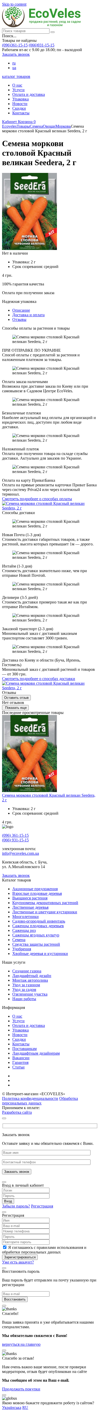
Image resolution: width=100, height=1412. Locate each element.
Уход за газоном (26, 985)
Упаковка (20, 99)
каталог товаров (16, 76)
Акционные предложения (35, 889)
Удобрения (21, 949)
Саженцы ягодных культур (35, 935)
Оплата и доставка (28, 94)
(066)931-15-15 (41, 45)
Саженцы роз (24, 930)
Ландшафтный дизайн (31, 975)
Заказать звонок (16, 54)
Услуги (18, 90)
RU (25, 1407)
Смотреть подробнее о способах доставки (38, 678)
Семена (18, 939)
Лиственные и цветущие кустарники (44, 912)
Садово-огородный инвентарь (38, 921)
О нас (17, 85)
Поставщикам (24, 1048)
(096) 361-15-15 (15, 835)
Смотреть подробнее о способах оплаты (37, 499)
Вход (8, 1201)
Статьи (18, 1067)
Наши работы (24, 999)
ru (14, 63)
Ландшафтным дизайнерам (36, 1053)
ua (14, 68)
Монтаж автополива (30, 980)
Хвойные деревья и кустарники (40, 953)
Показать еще (15, 708)
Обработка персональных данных (40, 1100)
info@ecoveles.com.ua (20, 853)
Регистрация (42, 1206)
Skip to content (14, 4)
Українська (11, 1407)
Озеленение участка (29, 994)
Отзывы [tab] (19, 319)
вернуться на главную (21, 1344)
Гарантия (20, 1062)
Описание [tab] (21, 310)
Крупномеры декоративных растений (45, 902)
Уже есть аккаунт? (18, 1262)
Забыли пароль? (16, 1206)
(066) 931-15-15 (15, 840)
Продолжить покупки (21, 1389)
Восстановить (15, 1299)
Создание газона (26, 971)
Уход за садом (24, 989)
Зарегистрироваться (20, 1257)
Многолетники (25, 916)
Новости (19, 103)
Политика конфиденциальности (30, 1098)
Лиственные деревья (30, 907)
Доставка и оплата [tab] (28, 315)
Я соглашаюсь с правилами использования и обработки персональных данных (44, 1249)
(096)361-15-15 (15, 45)
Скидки (19, 108)
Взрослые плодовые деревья (37, 893)
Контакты (20, 113)
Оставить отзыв (16, 698)
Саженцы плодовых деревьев (38, 926)
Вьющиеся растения (29, 898)
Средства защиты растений (36, 944)
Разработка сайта (17, 1112)
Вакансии (20, 1058)
